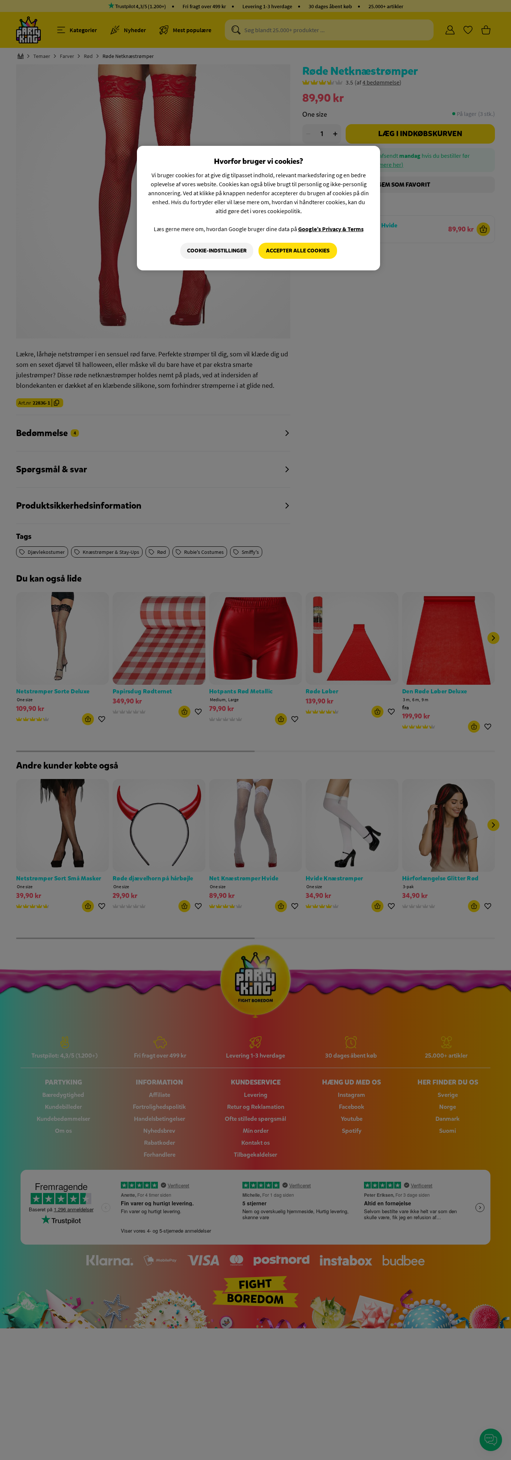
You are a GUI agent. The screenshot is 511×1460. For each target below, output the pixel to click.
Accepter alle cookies (298, 250)
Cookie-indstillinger (217, 250)
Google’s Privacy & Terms (331, 229)
